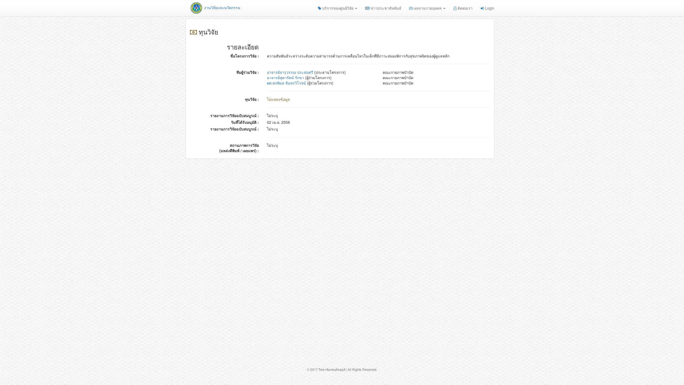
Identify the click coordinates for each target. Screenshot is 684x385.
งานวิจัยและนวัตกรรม (221, 7)
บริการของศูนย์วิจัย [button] (338, 8)
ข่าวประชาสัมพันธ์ (385, 8)
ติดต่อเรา (465, 8)
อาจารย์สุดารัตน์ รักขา (285, 77)
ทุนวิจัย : (252, 99)
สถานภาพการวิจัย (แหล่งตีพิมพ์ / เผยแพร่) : (239, 148)
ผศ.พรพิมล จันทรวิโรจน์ (286, 83)
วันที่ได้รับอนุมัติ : (245, 122)
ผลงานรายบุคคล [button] (428, 8)
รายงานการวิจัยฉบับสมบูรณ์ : (234, 115)
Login (489, 8)
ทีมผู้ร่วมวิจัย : (247, 72)
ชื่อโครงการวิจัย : (244, 56)
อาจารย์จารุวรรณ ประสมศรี (290, 72)
